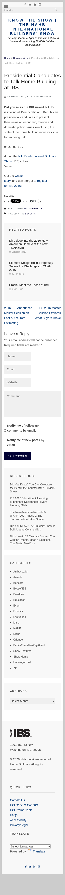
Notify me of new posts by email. (25, 442)
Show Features (22, 651)
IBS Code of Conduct (24, 805)
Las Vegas (19, 617)
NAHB (17, 628)
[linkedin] (30, 4)
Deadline (18, 594)
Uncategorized (20, 58)
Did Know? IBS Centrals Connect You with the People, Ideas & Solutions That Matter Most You (32, 540)
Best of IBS (19, 588)
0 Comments (44, 97)
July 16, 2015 (18, 274)
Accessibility (18, 820)
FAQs (14, 815)
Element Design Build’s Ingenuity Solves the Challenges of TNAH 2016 (31, 266)
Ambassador (20, 571)
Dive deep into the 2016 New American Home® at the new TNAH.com (28, 244)
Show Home (20, 656)
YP (15, 668)
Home (7, 58)
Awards (17, 577)
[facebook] (25, 4)
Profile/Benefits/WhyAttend (29, 645)
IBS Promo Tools (21, 810)
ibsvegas (30, 214)
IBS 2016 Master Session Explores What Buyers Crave (48, 313)
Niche (16, 634)
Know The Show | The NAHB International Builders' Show (32, 27)
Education (19, 600)
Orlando (18, 639)
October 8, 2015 (19, 252)
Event (16, 605)
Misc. (16, 622)
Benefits (18, 582)
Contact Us (17, 800)
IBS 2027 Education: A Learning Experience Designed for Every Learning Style (29, 502)
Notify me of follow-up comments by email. (23, 428)
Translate (39, 851)
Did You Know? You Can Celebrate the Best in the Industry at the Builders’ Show (32, 488)
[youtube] (35, 4)
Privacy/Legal (19, 825)
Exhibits (18, 611)
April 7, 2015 (17, 289)
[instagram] (40, 4)
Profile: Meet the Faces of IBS (29, 285)
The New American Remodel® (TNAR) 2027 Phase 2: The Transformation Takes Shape (28, 516)
